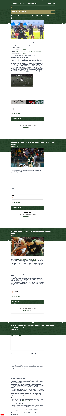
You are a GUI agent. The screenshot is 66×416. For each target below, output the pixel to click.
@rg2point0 (41, 87)
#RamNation (32, 51)
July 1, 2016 (24, 53)
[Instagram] (50, 0)
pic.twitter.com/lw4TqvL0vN (38, 51)
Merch (32, 3)
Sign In (54, 3)
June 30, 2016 (24, 49)
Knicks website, (35, 260)
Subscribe (49, 3)
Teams (20, 3)
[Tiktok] (52, 0)
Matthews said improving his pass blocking (28, 400)
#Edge (37, 174)
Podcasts (24, 3)
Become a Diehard (26, 127)
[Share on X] (12, 113)
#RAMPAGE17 (17, 51)
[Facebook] (48, 0)
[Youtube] (51, 0)
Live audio (2, 414)
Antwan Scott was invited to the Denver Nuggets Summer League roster (27, 259)
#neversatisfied (34, 174)
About (36, 3)
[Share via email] (14, 113)
